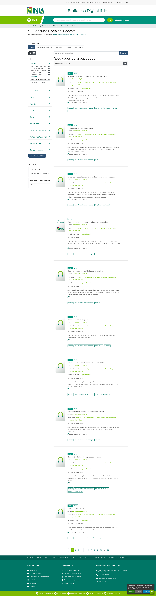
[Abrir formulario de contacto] (152, 592)
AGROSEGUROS (123, 557)
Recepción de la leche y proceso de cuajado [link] (85, 457)
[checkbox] (30, 66)
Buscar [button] (124, 53)
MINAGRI (30, 557)
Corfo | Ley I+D (69, 583)
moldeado (98, 108)
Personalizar (147, 591)
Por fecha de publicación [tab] (45, 47)
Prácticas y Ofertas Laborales (39, 577)
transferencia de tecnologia (84, 108)
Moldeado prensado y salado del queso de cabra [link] (87, 76)
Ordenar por (35, 169)
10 (101, 550)
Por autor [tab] (59, 47)
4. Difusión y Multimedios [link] (41, 26)
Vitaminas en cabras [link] (76, 508)
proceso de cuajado (101, 488)
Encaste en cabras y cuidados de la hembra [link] (85, 271)
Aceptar (131, 591)
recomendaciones (109, 254)
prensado (107, 108)
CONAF (54, 557)
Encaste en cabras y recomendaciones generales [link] (88, 222)
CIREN (95, 557)
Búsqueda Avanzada (122, 20)
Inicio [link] (29, 26)
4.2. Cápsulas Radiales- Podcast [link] (61, 26)
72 (108, 550)
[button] (127, 2)
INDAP (39, 557)
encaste (97, 254)
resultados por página (40, 181)
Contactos (33, 580)
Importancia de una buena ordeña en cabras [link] (86, 412)
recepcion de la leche (75, 491)
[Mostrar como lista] (30, 53)
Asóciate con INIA (35, 573)
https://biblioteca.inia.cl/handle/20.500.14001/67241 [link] (69, 34)
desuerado (98, 346)
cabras (70, 108)
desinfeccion (107, 205)
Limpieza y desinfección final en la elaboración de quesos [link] (91, 177)
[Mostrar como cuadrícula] (34, 53)
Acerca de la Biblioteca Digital (75, 2)
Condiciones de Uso (108, 2)
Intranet (32, 586)
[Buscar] (110, 20)
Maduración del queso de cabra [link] (80, 128)
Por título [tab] (69, 47)
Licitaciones (33, 570)
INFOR (87, 557)
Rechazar (138, 591)
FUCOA (102, 557)
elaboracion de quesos (102, 394)
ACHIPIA (111, 557)
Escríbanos (33, 583)
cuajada (107, 346)
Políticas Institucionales (72, 570)
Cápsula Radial (86, 88)
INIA (79, 557)
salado (115, 108)
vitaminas (78, 538)
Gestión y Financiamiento (72, 573)
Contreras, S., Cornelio (79, 79)
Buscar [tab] (31, 47)
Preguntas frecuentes (93, 2)
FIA (73, 557)
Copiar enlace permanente (78, 102)
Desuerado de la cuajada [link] (78, 320)
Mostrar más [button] (34, 76)
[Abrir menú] (29, 20)
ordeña (97, 440)
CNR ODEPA (64, 557)
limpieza (98, 205)
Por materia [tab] (79, 47)
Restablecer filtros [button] (38, 156)
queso (70, 111)
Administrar (102, 581)
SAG (46, 557)
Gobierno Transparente (72, 580)
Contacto (119, 2)
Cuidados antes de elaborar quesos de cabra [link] (86, 363)
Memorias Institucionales (72, 577)
